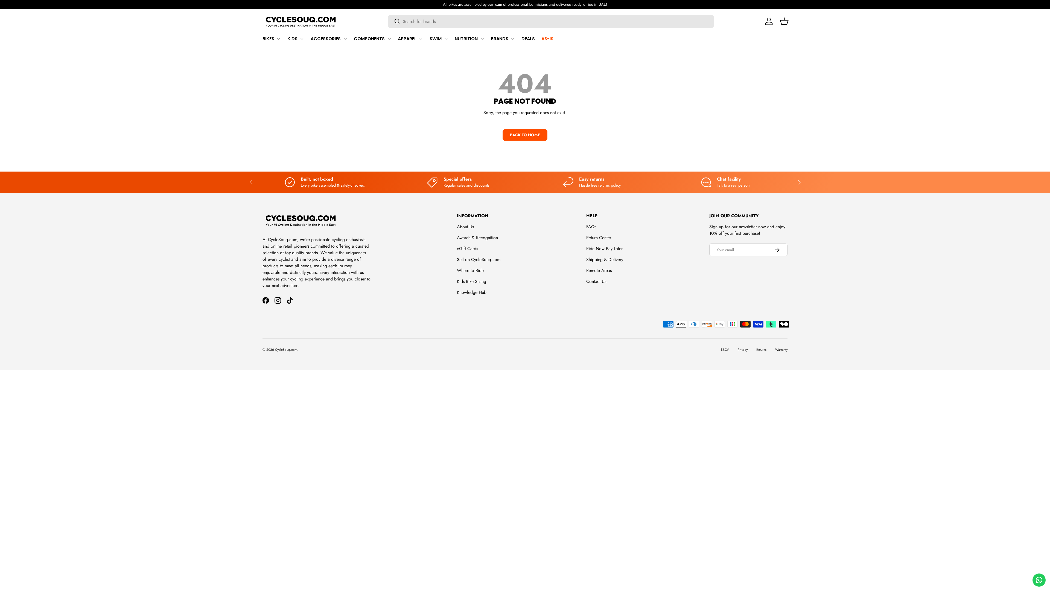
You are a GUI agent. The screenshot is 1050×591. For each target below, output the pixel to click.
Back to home (525, 135)
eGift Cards (467, 248)
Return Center (598, 237)
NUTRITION (466, 39)
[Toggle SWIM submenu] (446, 38)
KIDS (292, 39)
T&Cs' (725, 349)
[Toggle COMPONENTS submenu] (389, 38)
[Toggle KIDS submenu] (302, 38)
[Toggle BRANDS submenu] (512, 38)
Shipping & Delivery (604, 259)
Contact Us (596, 281)
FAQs (591, 227)
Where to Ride (470, 270)
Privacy (743, 349)
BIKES (268, 39)
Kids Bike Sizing (471, 281)
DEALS (528, 39)
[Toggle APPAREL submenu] (421, 38)
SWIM (436, 39)
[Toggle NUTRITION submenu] (482, 38)
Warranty (781, 349)
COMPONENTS (369, 39)
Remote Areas (599, 270)
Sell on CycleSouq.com (478, 259)
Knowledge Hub (471, 292)
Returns (761, 349)
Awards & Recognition (477, 237)
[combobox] (551, 21)
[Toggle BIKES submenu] (278, 38)
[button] (784, 21)
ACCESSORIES (326, 39)
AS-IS (547, 39)
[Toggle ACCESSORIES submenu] (345, 38)
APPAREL (407, 39)
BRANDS (499, 39)
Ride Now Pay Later (604, 248)
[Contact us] (1039, 580)
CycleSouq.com (286, 349)
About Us (465, 227)
